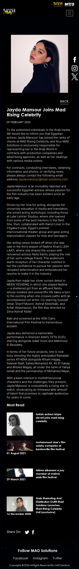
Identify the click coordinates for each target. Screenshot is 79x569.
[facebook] (74, 59)
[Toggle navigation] (69, 13)
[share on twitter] (27, 532)
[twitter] (74, 76)
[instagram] (74, 68)
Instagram (40, 558)
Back (64, 101)
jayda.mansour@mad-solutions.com (43, 179)
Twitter (57, 558)
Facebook (20, 558)
